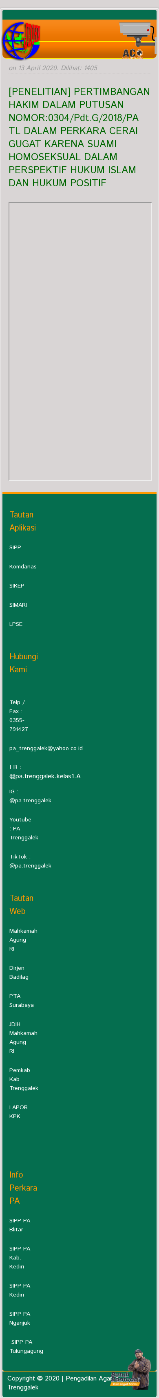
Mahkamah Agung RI (23, 940)
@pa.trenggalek (30, 801)
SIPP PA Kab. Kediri (19, 1258)
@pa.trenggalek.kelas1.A (45, 776)
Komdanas (23, 567)
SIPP (15, 548)
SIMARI (18, 605)
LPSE (15, 624)
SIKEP (16, 586)
